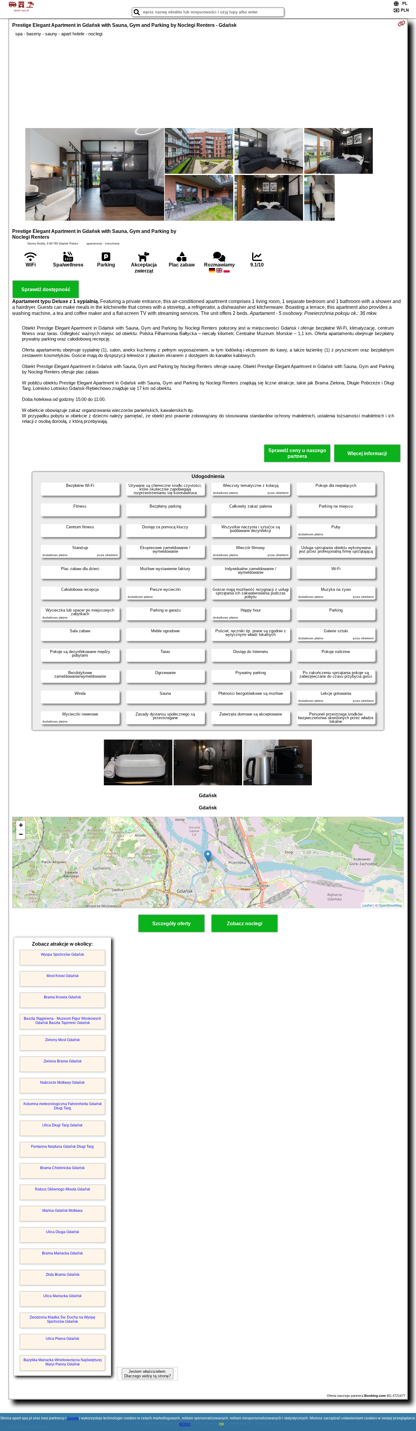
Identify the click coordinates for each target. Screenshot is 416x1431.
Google (73, 1418)
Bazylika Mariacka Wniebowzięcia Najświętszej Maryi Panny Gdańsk (62, 1362)
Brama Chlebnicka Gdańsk (62, 1168)
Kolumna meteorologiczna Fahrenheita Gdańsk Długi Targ (62, 1106)
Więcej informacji (367, 453)
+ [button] (21, 825)
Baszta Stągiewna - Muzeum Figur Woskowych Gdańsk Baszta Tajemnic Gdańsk (62, 1020)
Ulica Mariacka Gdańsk (62, 1296)
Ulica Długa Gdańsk (62, 1232)
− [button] (21, 834)
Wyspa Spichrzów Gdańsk (62, 954)
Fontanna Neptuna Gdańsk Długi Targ (62, 1146)
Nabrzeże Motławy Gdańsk (62, 1082)
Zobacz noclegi (244, 923)
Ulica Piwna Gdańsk (62, 1338)
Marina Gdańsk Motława (62, 1210)
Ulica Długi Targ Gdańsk (62, 1125)
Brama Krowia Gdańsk (62, 997)
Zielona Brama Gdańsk (63, 1061)
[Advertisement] (208, 82)
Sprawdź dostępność (45, 289)
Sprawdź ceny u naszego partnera (297, 453)
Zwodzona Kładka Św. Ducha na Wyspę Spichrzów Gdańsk (62, 1319)
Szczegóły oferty (171, 923)
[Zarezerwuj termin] (401, 23)
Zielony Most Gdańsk (62, 1040)
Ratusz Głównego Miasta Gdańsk (62, 1189)
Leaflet (367, 905)
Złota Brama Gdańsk (62, 1274)
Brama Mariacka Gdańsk (62, 1253)
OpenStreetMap (390, 905)
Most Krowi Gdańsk (63, 976)
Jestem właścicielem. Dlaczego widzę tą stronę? (147, 1373)
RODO (184, 1424)
